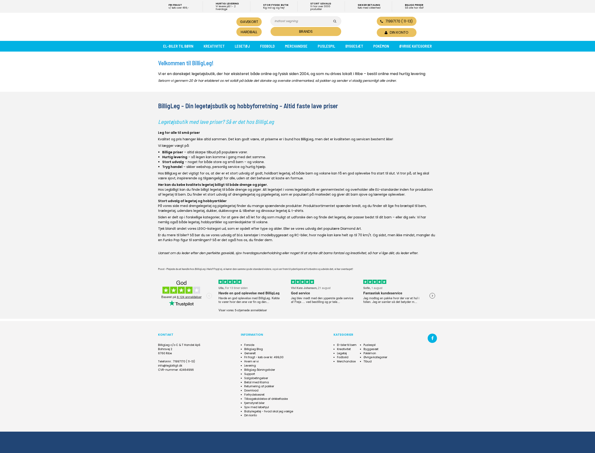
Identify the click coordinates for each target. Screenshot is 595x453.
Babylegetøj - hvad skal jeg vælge (268, 411)
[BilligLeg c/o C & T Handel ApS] (190, 26)
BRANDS (306, 31)
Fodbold (267, 46)
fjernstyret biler (254, 403)
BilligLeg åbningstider (259, 370)
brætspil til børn (413, 206)
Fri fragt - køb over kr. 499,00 (264, 357)
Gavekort (249, 21)
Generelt (250, 353)
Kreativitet (214, 46)
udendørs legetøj (191, 210)
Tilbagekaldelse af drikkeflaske (266, 399)
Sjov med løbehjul (256, 407)
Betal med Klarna (256, 382)
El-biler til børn (178, 46)
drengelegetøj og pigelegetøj (255, 194)
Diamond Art (350, 228)
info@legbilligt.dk (170, 366)
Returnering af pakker (259, 386)
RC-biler (300, 235)
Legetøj (242, 46)
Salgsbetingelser (256, 378)
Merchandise (296, 46)
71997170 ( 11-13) (399, 21)
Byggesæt (354, 46)
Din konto (250, 415)
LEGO (201, 228)
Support (249, 374)
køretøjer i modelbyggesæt (266, 235)
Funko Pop (171, 240)
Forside (249, 345)
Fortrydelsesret (254, 395)
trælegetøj (166, 210)
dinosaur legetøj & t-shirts (282, 210)
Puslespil (326, 46)
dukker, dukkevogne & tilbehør (230, 210)
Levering (250, 366)
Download (251, 390)
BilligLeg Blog (253, 349)
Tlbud (368, 361)
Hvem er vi (251, 361)
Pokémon (381, 46)
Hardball (249, 32)
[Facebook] (432, 338)
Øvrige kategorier (415, 46)
